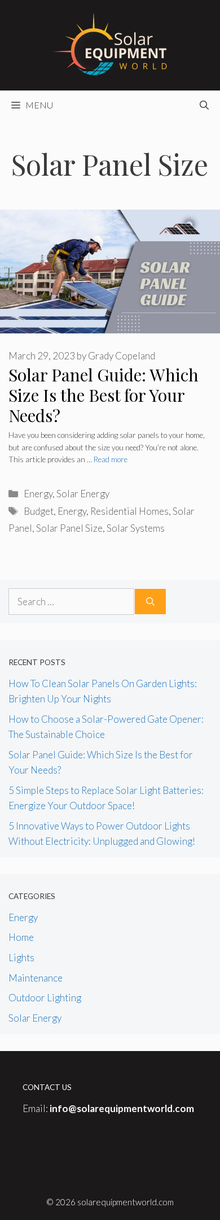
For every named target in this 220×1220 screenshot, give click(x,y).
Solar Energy (82, 494)
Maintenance (35, 978)
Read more (110, 459)
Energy (38, 494)
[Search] (150, 601)
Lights (21, 957)
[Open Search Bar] (204, 105)
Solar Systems (136, 528)
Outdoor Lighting (44, 998)
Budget (39, 511)
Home (21, 937)
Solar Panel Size (69, 528)
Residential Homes (129, 511)
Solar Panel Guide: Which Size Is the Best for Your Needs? (103, 395)
